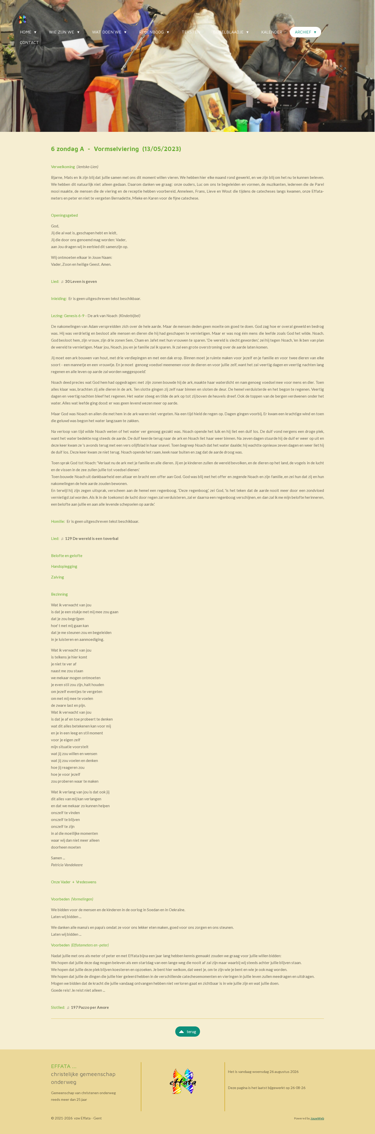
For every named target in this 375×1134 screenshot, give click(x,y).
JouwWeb (317, 1118)
